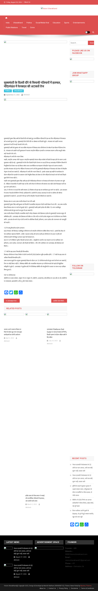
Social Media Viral (42, 23)
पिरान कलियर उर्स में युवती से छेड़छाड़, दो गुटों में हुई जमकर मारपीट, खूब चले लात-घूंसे (83, 514)
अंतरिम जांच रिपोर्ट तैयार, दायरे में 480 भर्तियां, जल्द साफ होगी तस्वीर (60, 301)
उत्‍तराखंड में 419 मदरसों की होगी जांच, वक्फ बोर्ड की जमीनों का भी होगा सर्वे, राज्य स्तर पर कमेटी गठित (13, 301)
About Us (27, 2)
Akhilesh (26, 95)
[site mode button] (87, 32)
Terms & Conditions (87, 588)
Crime (32, 27)
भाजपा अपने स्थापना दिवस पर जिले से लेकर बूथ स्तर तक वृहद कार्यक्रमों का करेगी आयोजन (13, 332)
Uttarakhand (18, 23)
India (7, 23)
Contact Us (52, 588)
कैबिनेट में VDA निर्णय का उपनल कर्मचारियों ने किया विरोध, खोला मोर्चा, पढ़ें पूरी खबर (83, 503)
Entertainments (79, 23)
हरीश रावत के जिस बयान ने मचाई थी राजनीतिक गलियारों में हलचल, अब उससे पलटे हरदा (34, 498)
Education (56, 23)
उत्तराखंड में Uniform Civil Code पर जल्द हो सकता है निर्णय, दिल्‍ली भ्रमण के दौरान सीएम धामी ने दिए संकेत (57, 333)
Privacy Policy (63, 588)
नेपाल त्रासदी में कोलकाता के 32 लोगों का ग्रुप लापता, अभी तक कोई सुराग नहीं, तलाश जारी (82, 468)
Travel (24, 27)
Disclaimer (74, 588)
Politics (29, 23)
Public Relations (12, 27)
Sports (66, 23)
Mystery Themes (86, 586)
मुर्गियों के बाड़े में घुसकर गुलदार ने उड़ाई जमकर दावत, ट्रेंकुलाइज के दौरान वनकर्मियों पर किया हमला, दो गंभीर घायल (82, 490)
